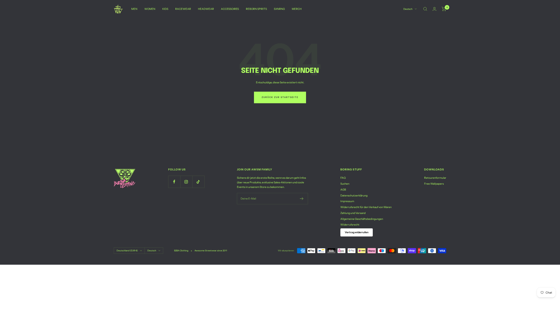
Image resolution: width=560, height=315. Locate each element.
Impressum (347, 201)
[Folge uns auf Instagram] (186, 182)
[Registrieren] (302, 198)
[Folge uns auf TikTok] (198, 182)
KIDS (165, 8)
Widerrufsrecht (349, 224)
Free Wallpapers (434, 183)
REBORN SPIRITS (256, 8)
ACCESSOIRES (230, 8)
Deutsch (408, 8)
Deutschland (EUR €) (127, 250)
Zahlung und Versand (353, 213)
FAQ (343, 177)
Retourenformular (435, 177)
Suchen (344, 183)
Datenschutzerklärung (354, 195)
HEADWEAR (206, 8)
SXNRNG (279, 8)
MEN (134, 8)
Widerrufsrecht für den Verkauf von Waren (366, 207)
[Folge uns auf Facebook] (174, 182)
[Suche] (425, 9)
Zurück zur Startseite (280, 97)
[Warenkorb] (444, 9)
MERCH (297, 8)
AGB (343, 189)
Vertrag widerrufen (356, 232)
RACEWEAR (183, 8)
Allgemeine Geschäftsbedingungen (361, 218)
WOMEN (149, 8)
